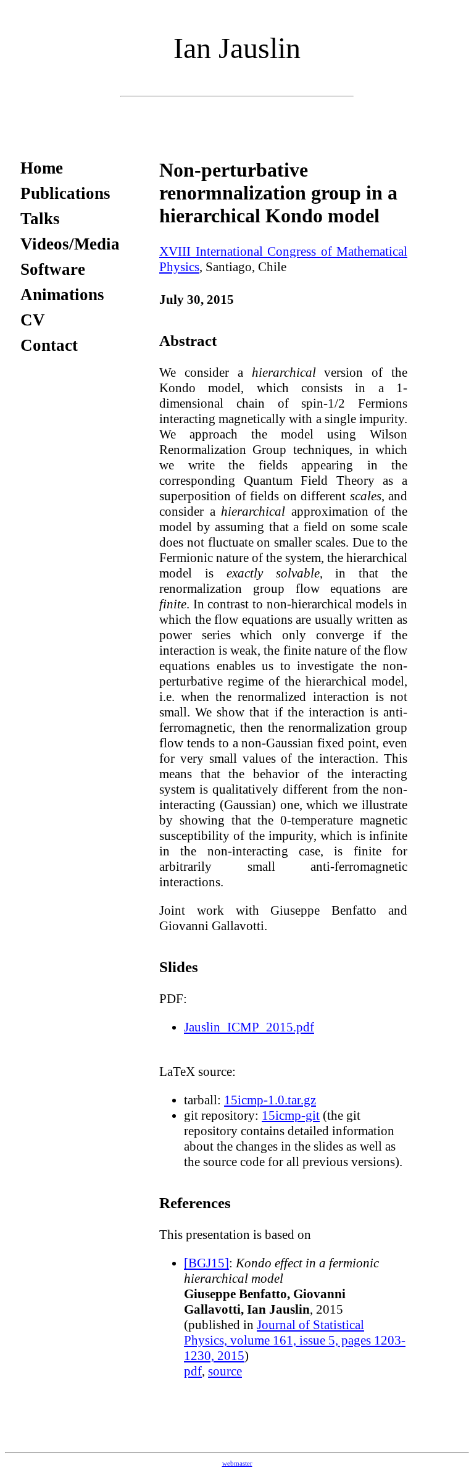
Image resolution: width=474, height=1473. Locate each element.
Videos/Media (70, 244)
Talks (40, 218)
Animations (62, 294)
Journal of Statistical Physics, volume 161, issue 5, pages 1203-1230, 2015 (294, 1340)
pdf (193, 1371)
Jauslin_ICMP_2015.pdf (249, 1027)
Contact (49, 345)
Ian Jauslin (237, 47)
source (225, 1371)
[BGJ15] (206, 1263)
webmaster (237, 1463)
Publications (65, 193)
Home (41, 168)
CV (32, 320)
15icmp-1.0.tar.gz (270, 1100)
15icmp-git (291, 1115)
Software (52, 269)
